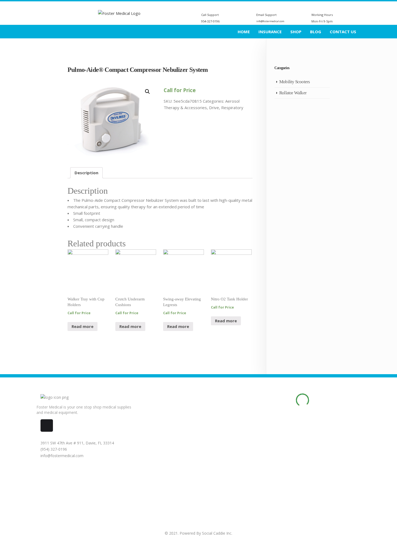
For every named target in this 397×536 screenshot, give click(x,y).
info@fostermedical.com (61, 455)
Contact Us (343, 31)
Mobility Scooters (294, 81)
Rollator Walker (293, 92)
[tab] (86, 172)
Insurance (270, 31)
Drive (214, 107)
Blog (315, 31)
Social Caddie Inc (216, 533)
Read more (82, 326)
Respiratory (232, 107)
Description (86, 172)
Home (244, 31)
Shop (295, 31)
